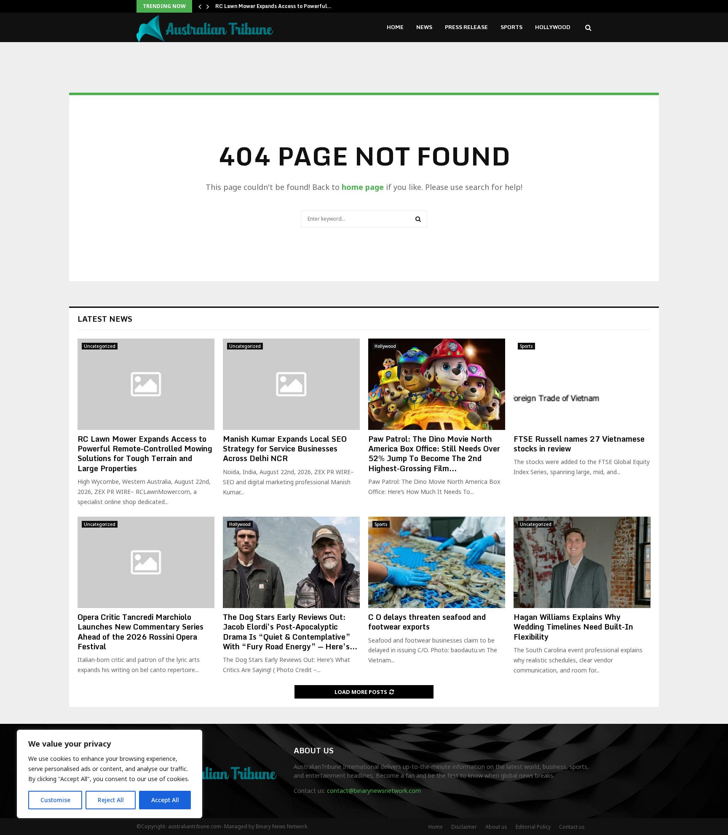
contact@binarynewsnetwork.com (374, 791)
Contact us (572, 826)
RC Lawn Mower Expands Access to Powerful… (273, 6)
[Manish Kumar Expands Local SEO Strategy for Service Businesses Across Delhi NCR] (291, 384)
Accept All (165, 800)
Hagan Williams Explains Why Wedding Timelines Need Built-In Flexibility (573, 627)
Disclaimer (464, 826)
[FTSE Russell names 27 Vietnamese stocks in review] (582, 384)
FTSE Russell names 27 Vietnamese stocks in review (579, 443)
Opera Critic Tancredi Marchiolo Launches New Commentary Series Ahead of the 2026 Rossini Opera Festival (140, 632)
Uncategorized (99, 346)
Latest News (105, 318)
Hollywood (552, 27)
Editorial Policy (533, 826)
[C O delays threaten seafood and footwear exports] (436, 562)
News (424, 27)
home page (363, 187)
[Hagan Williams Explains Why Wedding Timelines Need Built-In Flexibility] (582, 562)
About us (496, 826)
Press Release (466, 27)
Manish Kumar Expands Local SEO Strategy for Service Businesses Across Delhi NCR (285, 448)
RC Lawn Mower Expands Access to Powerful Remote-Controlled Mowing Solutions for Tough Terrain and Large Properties (145, 453)
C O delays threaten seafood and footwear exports (427, 622)
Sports (511, 27)
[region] (109, 774)
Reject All (111, 800)
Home (395, 27)
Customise (55, 800)
